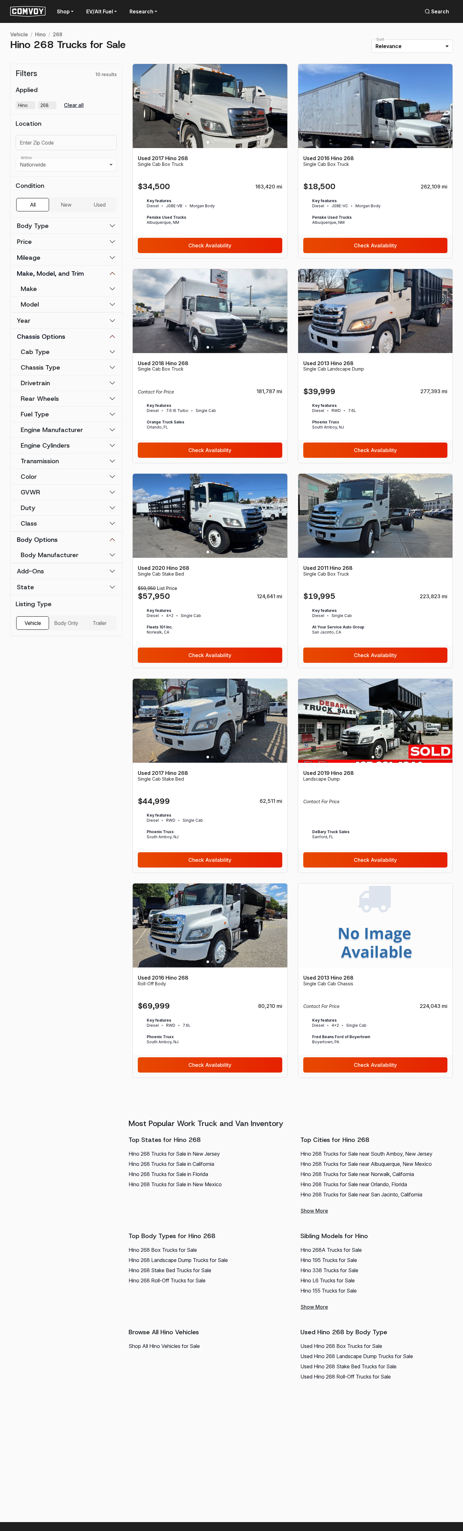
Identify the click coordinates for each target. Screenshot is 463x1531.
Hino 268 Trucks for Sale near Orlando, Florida (353, 1184)
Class (29, 523)
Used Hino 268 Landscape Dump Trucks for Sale (356, 1356)
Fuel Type (35, 414)
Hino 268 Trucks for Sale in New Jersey (174, 1154)
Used (100, 205)
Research (141, 11)
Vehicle (19, 34)
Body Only (66, 623)
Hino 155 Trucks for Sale (328, 1290)
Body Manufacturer (50, 555)
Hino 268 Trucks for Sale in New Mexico (175, 1184)
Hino (40, 34)
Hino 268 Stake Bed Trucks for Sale (170, 1270)
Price (24, 241)
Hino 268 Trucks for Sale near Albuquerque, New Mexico (366, 1164)
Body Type (33, 226)
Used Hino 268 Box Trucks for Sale (341, 1346)
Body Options (37, 539)
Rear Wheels (40, 398)
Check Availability (209, 245)
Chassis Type (40, 367)
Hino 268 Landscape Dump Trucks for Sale (178, 1260)
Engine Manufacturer (52, 430)
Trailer (100, 623)
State (25, 587)
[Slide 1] (208, 142)
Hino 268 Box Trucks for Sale (163, 1250)
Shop (63, 11)
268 (57, 34)
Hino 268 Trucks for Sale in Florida (168, 1174)
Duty (28, 508)
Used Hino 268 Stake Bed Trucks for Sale (348, 1366)
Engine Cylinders (45, 445)
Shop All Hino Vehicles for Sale (164, 1346)
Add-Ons (30, 571)
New (66, 205)
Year (24, 320)
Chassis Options (41, 336)
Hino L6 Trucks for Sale (327, 1280)
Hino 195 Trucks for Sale (328, 1260)
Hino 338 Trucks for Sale (329, 1270)
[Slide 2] (212, 142)
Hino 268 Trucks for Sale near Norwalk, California (357, 1174)
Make (29, 289)
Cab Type (35, 352)
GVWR (30, 492)
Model (30, 304)
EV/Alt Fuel (99, 11)
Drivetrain (35, 383)
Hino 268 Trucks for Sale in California (171, 1164)
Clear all (74, 105)
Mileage (28, 257)
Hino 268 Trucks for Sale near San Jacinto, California (361, 1194)
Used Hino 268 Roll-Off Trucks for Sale (345, 1376)
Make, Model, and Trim (50, 273)
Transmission (40, 461)
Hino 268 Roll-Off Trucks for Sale (167, 1280)
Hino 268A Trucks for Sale (331, 1250)
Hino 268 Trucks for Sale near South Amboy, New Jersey (366, 1154)
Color (29, 476)
